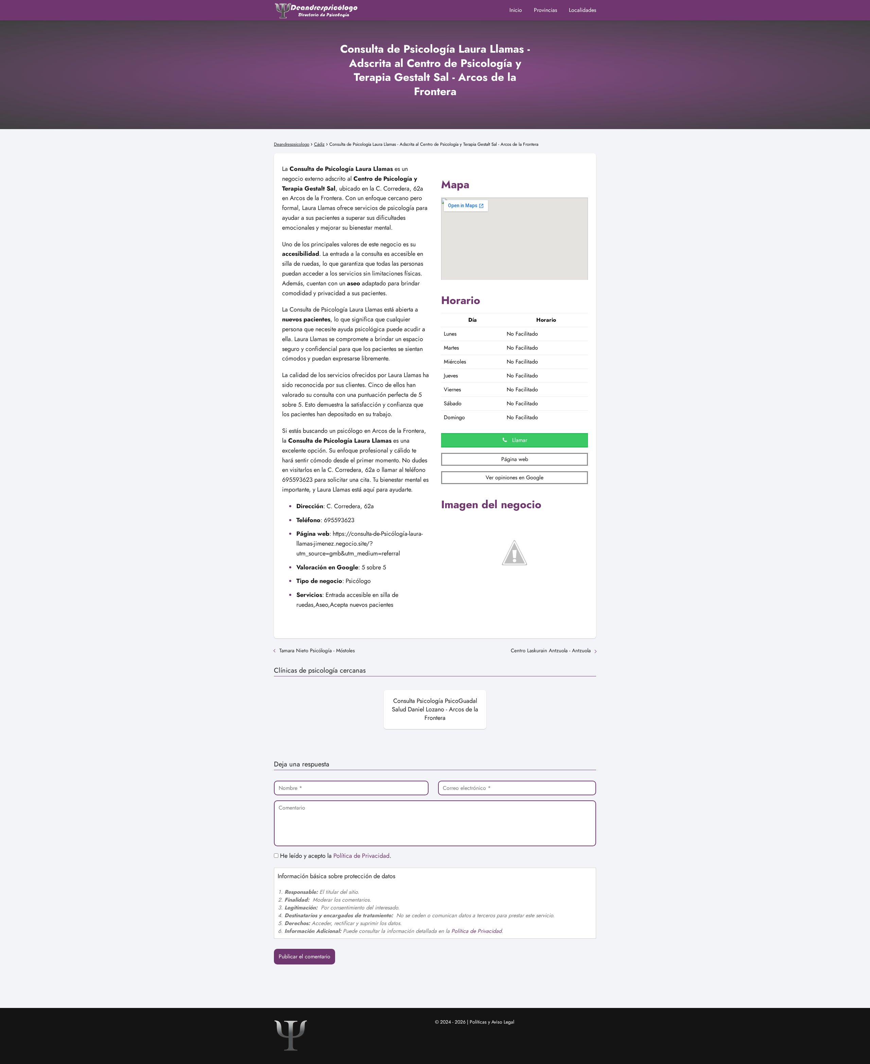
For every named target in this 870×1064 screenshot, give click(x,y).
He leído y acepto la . (334, 855)
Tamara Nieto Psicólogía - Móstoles (317, 650)
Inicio (515, 10)
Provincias (545, 10)
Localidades (582, 10)
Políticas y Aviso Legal (492, 1021)
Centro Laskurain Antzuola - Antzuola (551, 650)
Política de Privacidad (361, 855)
